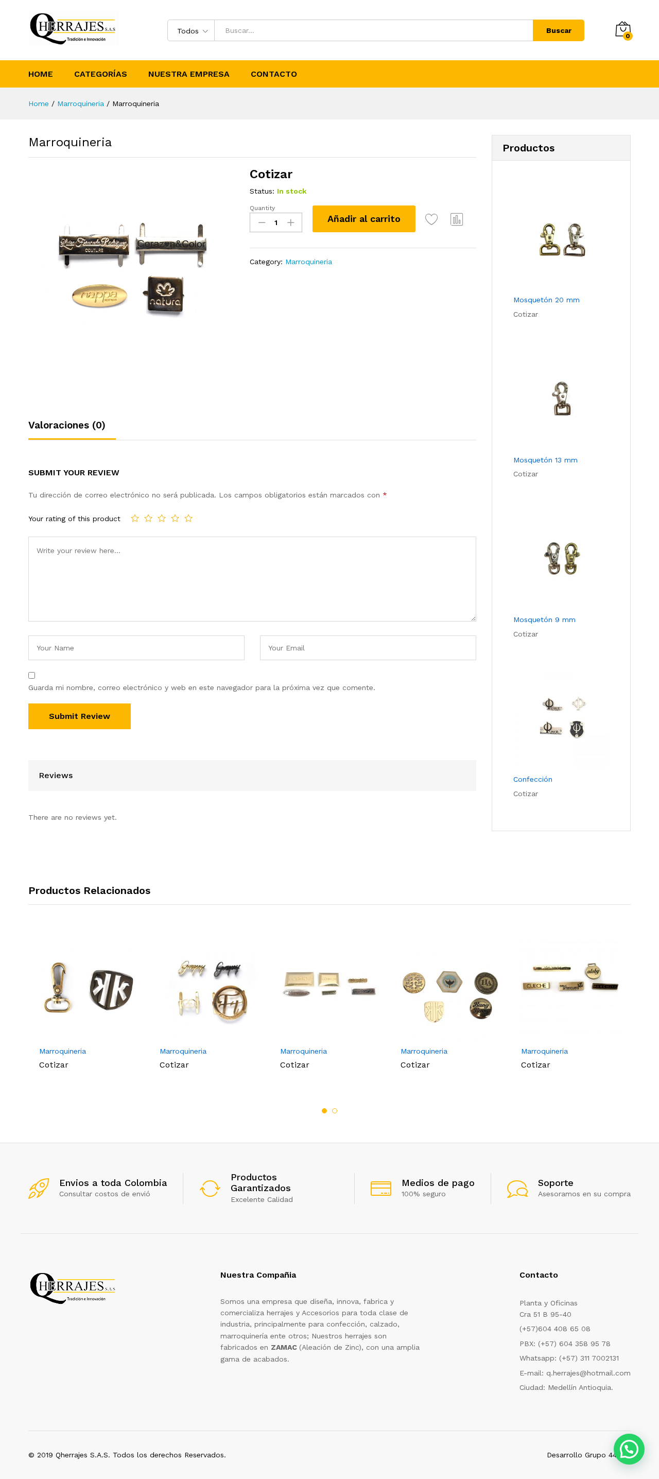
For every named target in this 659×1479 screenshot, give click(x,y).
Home (40, 74)
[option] (88, 1005)
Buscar (558, 30)
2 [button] (334, 1110)
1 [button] (324, 1110)
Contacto (274, 74)
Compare (457, 219)
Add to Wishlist (432, 219)
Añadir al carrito (364, 218)
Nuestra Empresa (189, 74)
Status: (262, 191)
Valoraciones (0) (67, 425)
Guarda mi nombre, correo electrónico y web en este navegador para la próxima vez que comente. (201, 687)
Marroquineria (308, 261)
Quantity (262, 208)
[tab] (72, 429)
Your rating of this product (74, 518)
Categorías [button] (100, 74)
